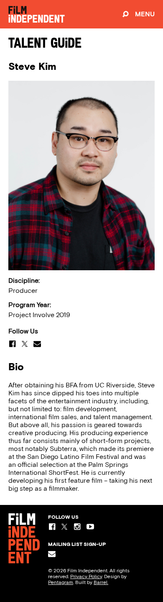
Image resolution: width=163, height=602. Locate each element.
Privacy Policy (86, 576)
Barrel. (101, 582)
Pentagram (60, 582)
